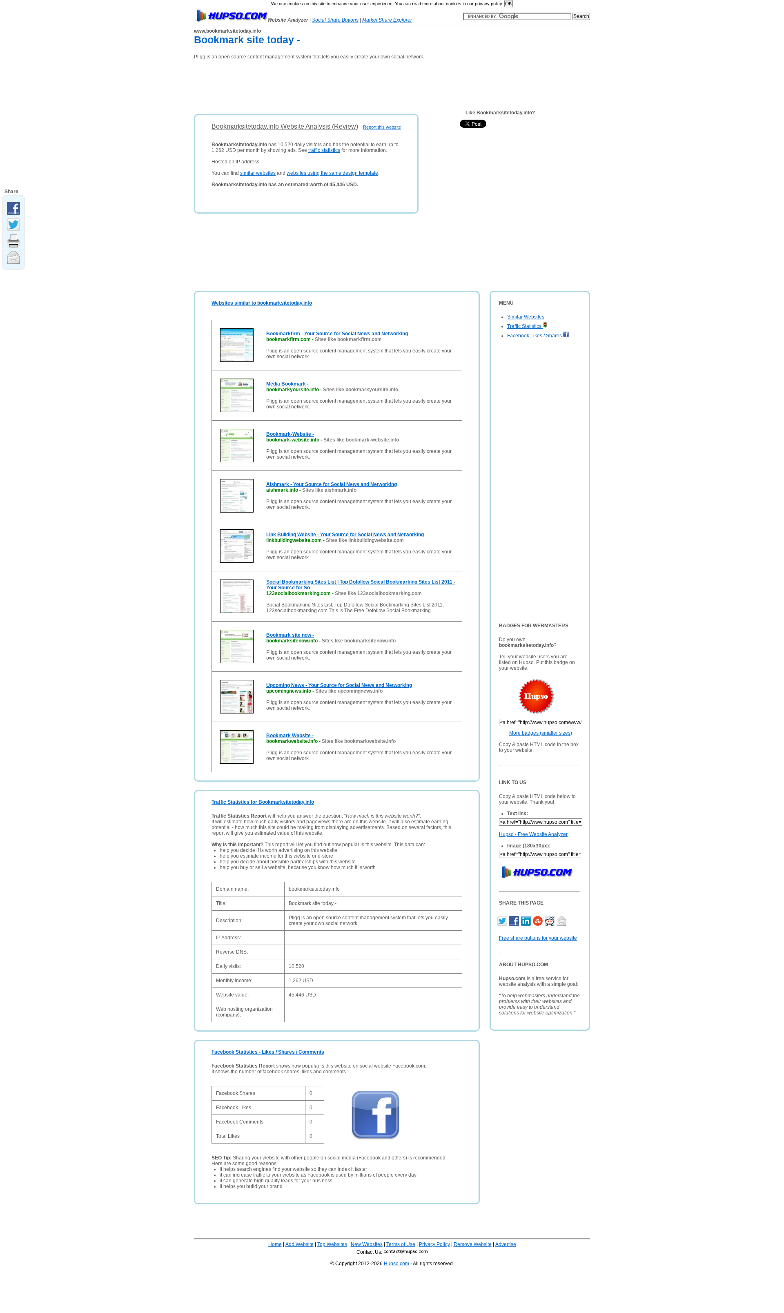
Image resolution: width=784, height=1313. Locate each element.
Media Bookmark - (287, 384)
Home (275, 1244)
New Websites (367, 1244)
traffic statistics (324, 150)
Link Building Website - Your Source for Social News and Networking (345, 534)
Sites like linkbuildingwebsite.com (365, 540)
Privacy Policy (434, 1244)
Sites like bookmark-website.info (361, 440)
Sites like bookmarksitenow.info (359, 641)
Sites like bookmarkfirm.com (348, 339)
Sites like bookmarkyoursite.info (360, 389)
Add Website (299, 1244)
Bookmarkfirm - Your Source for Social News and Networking (337, 334)
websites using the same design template (332, 173)
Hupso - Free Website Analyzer (533, 834)
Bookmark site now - (290, 635)
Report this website (382, 127)
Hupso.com (396, 1263)
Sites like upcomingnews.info (349, 691)
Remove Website (473, 1244)
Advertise (505, 1244)
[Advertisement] (342, 84)
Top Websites (332, 1244)
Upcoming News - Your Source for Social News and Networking (339, 685)
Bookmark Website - (290, 735)
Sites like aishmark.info (329, 490)
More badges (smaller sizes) (540, 733)
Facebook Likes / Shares (535, 336)
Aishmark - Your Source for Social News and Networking (331, 484)
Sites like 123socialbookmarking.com (378, 593)
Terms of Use (400, 1244)
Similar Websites (525, 317)
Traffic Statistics (525, 326)
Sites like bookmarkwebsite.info (359, 741)
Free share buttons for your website (538, 938)
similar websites (258, 173)
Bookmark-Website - (290, 434)
